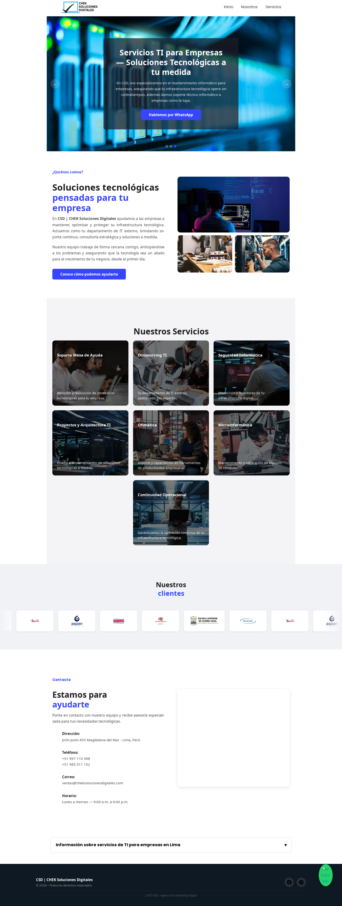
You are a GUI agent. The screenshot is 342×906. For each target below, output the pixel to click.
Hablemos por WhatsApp (171, 114)
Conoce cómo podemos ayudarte (89, 274)
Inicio (228, 7)
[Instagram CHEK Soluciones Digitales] (301, 882)
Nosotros (249, 7)
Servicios (273, 7)
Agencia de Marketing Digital (179, 895)
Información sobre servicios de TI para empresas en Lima (118, 845)
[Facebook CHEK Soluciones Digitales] (289, 882)
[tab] (167, 146)
